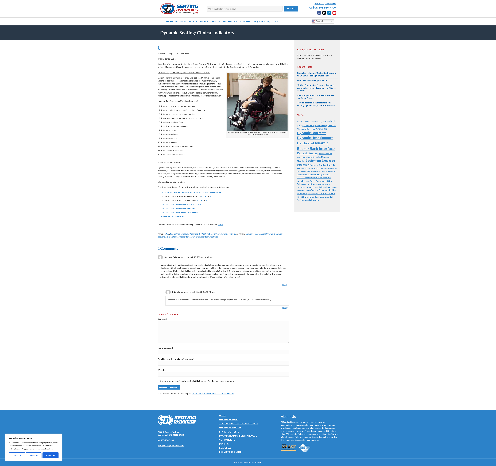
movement (301, 178)
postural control (324, 184)
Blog (167, 233)
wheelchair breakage (314, 197)
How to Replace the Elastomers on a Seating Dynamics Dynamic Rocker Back (316, 104)
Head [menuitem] (214, 21)
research (308, 190)
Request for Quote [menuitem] (265, 21)
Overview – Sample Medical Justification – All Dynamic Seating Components (317, 74)
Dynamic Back (321, 129)
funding (323, 165)
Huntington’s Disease (306, 168)
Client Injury (309, 125)
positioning (312, 184)
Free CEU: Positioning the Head (312, 80)
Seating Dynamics (319, 190)
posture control (304, 187)
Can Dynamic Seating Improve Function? (178, 208)
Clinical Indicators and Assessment (185, 233)
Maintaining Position (320, 174)
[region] (33, 447)
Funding (224, 443)
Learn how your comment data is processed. (213, 393)
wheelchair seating (311, 200)
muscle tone (303, 181)
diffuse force (310, 129)
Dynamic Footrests (311, 133)
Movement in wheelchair (207, 236)
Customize (17, 455)
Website (162, 370)
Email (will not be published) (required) (176, 359)
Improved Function (330, 168)
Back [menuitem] (191, 21)
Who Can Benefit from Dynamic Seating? (218, 233)
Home (222, 415)
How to (331, 165)
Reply (285, 285)
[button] (291, 8)
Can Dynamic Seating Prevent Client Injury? (179, 212)
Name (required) (165, 348)
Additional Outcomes (306, 122)
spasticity (312, 193)
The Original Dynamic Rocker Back (238, 423)
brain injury (320, 122)
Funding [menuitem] (245, 21)
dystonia (308, 157)
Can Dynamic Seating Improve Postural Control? (181, 204)
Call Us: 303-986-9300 (322, 7)
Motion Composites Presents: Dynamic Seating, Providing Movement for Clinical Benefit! (316, 88)
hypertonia (319, 168)
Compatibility (321, 126)
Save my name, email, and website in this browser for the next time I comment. (197, 381)
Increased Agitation (306, 171)
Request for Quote (230, 452)
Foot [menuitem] (203, 21)
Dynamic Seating (307, 153)
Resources (225, 447)
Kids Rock (307, 174)
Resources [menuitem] (229, 21)
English (319, 21)
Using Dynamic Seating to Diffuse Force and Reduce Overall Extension (191, 192)
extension (303, 164)
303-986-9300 (167, 440)
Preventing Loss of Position (172, 216)
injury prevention (321, 171)
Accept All (50, 455)
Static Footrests (229, 431)
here (220, 224)
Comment (162, 319)
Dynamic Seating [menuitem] (174, 21)
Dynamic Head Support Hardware (260, 233)
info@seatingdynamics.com (171, 445)
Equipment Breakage (186, 236)
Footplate (314, 165)
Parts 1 (204, 196)
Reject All (34, 455)
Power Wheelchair (321, 187)
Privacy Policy (257, 462)
